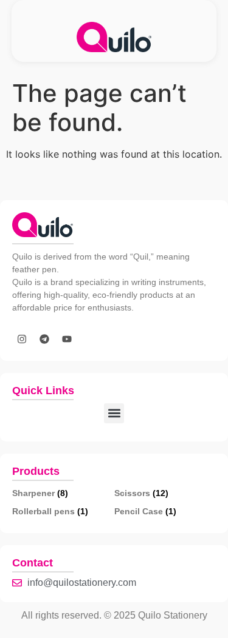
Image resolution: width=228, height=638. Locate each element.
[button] (114, 413)
